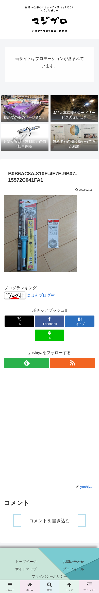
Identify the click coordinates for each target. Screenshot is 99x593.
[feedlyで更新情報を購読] (26, 363)
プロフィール (73, 569)
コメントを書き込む (49, 520)
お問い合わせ (73, 562)
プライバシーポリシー (49, 576)
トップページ (26, 562)
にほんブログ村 (40, 295)
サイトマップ (26, 569)
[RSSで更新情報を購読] (72, 363)
